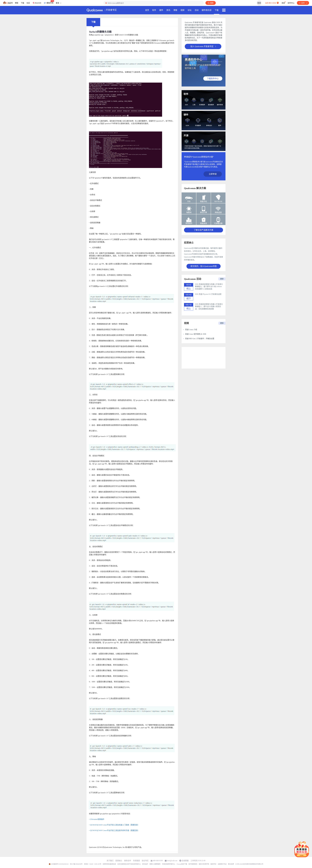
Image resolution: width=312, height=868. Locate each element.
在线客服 (185, 861)
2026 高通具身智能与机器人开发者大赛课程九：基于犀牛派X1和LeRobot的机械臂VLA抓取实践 (209, 286)
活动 (197, 10)
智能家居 (203, 223)
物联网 (188, 212)
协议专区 (145, 861)
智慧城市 (188, 223)
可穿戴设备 (218, 223)
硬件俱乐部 (206, 10)
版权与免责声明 (204, 864)
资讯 (168, 10)
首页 (147, 10)
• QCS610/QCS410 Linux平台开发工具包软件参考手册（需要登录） (114, 830)
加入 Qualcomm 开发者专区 (202, 46)
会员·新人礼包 (270, 3)
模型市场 (50, 3)
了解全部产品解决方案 (203, 230)
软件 (154, 10)
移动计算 (203, 212)
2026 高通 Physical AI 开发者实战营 (208, 294)
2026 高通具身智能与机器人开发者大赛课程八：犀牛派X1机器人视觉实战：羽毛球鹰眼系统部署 (209, 306)
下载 (22, 3)
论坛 (189, 10)
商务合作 (127, 861)
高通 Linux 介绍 (191, 329)
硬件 (161, 10)
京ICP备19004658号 (76, 864)
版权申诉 (213, 864)
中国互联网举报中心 (168, 864)
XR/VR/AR (218, 201)
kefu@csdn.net (172, 861)
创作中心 (291, 3)
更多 (222, 279)
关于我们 (110, 861)
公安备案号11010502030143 (59, 864)
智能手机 (203, 201)
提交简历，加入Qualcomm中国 (203, 266)
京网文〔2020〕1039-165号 (92, 864)
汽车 (189, 201)
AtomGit (38, 3)
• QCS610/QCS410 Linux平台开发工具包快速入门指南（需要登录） (114, 825)
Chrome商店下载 (182, 864)
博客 (16, 3)
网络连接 (218, 212)
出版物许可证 (222, 864)
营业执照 (231, 864)
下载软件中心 (213, 78)
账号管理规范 (193, 864)
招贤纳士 (118, 861)
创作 (303, 3)
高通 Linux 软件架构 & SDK (195, 334)
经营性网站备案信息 (109, 864)
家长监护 (145, 864)
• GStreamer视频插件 (96, 819)
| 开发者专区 (111, 10)
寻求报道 (136, 861)
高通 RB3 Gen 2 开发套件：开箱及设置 (199, 338)
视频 (182, 10)
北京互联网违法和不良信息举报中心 (129, 864)
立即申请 (213, 174)
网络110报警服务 (155, 864)
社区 (28, 3)
